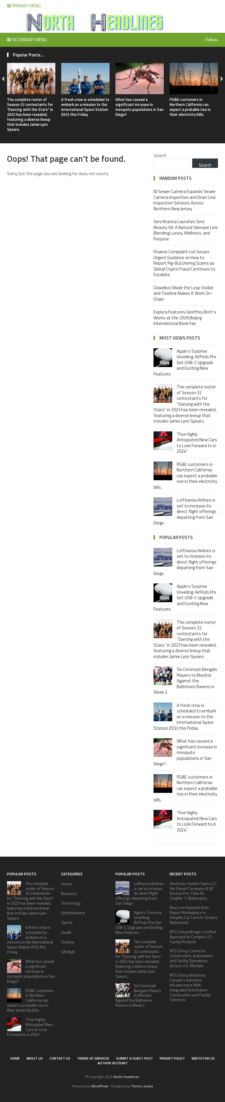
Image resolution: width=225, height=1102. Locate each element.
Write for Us (203, 1058)
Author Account (113, 1063)
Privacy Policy (172, 1058)
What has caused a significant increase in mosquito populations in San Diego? (139, 107)
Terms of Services (93, 1058)
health (66, 932)
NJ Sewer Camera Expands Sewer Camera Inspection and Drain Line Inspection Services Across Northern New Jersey (185, 200)
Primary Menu (26, 5)
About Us (34, 1058)
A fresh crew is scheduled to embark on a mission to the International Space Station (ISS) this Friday (85, 107)
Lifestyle (68, 952)
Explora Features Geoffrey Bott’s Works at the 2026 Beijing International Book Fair (185, 318)
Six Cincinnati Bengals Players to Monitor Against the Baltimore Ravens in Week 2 (185, 680)
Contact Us (60, 1058)
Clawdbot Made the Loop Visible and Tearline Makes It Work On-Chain (184, 293)
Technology (71, 903)
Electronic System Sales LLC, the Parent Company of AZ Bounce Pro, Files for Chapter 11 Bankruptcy (193, 891)
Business (69, 893)
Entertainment (73, 913)
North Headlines (126, 1076)
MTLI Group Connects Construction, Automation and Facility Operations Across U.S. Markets (191, 958)
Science (67, 942)
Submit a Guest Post (134, 1058)
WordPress (99, 1086)
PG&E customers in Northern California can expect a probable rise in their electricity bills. (190, 107)
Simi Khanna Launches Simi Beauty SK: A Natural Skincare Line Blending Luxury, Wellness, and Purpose (186, 230)
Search (160, 155)
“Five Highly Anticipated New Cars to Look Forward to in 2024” (197, 443)
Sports (67, 922)
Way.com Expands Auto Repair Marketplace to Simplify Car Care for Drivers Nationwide (193, 915)
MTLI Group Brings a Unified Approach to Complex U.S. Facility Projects (193, 937)
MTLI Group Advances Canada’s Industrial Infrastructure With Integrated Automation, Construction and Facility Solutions (190, 987)
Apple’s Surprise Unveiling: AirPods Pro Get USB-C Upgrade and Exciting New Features (185, 362)
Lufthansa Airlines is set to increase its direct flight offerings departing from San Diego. (185, 511)
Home (66, 884)
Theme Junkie (142, 1086)
